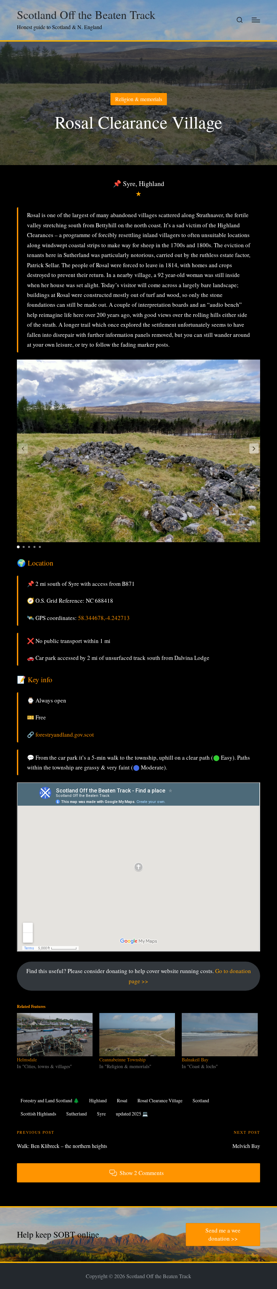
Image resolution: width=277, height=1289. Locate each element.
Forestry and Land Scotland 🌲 (50, 1100)
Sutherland (76, 1113)
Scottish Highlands (38, 1113)
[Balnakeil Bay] (219, 1034)
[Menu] (256, 20)
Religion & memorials (138, 98)
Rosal (122, 1100)
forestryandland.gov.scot (64, 734)
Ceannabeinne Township (122, 1059)
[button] (254, 448)
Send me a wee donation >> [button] (223, 1234)
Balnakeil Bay (195, 1059)
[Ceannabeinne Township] (137, 1034)
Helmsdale (27, 1059)
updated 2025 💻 (132, 1113)
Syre (101, 1113)
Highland (98, 1100)
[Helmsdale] (55, 1034)
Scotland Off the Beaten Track (86, 14)
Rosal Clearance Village (159, 1100)
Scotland (201, 1100)
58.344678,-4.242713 (104, 618)
